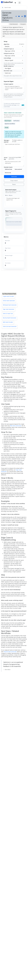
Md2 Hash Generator (15, 405)
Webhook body (8, 169)
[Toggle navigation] (19, 2)
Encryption (23, 24)
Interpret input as (9, 48)
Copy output (14, 180)
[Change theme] (15, 2)
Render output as (9, 66)
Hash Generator (14, 24)
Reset (14, 184)
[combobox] (14, 7)
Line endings (7, 58)
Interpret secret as (9, 53)
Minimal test (8, 172)
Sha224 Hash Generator (10, 631)
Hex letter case (8, 70)
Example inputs (8, 167)
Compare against (8, 84)
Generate (14, 176)
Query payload (18, 169)
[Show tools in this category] (25, 16)
